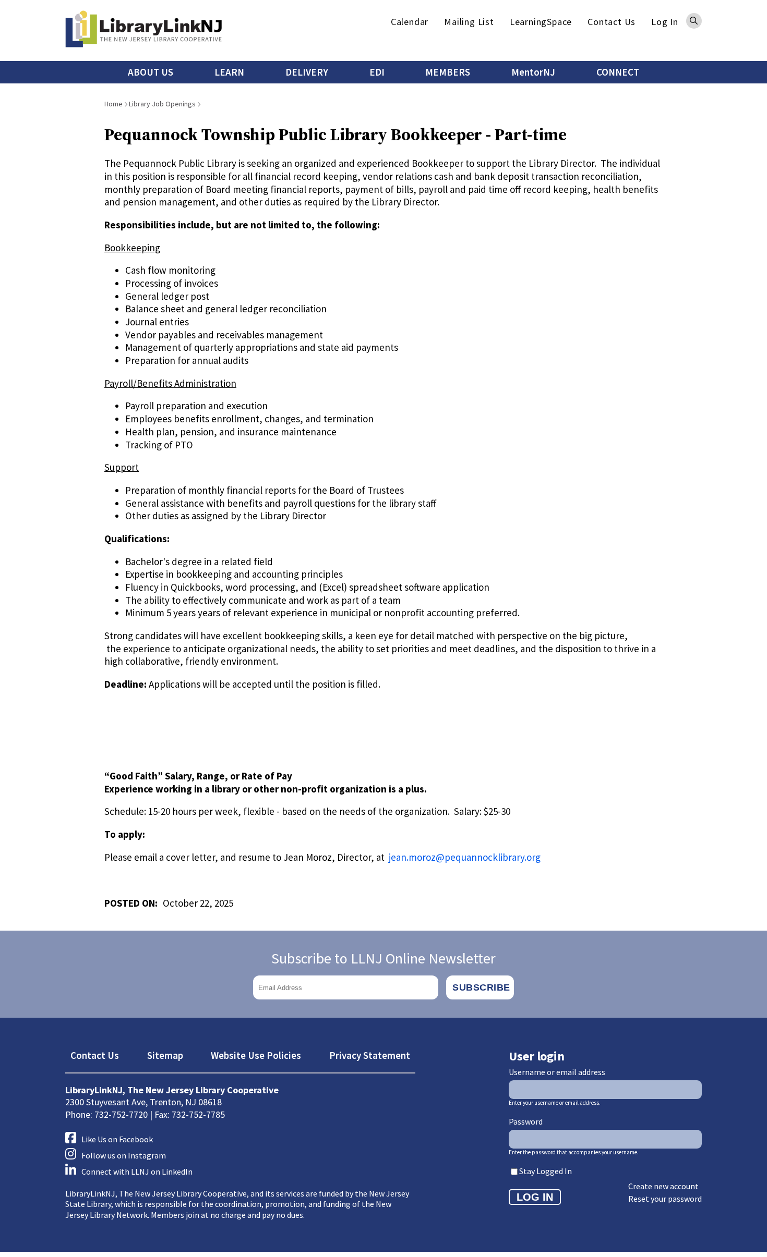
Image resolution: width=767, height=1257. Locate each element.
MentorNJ (533, 72)
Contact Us (612, 22)
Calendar (409, 22)
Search (694, 21)
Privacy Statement (369, 1055)
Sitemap (165, 1055)
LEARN (229, 72)
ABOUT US (150, 72)
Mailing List (469, 22)
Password (526, 1121)
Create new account (663, 1186)
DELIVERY (306, 72)
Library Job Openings (162, 103)
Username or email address (557, 1072)
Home (113, 103)
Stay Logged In (545, 1171)
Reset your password (665, 1198)
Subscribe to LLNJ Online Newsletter (383, 958)
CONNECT (617, 72)
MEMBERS (447, 72)
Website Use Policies (256, 1055)
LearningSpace (541, 22)
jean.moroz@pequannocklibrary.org (465, 857)
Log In (664, 22)
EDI (377, 72)
